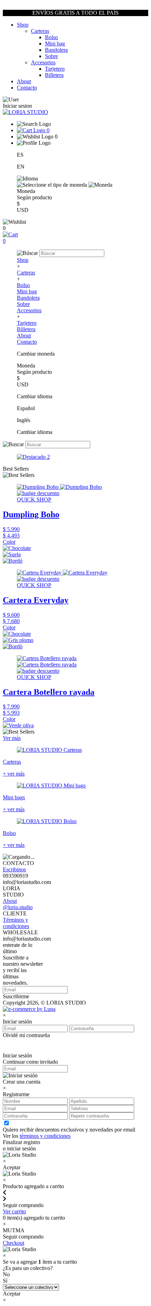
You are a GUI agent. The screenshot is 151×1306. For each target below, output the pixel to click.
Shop (22, 25)
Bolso (51, 37)
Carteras (40, 31)
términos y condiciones (45, 1136)
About (24, 81)
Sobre (51, 56)
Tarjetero (55, 69)
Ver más (12, 738)
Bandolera (56, 50)
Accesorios (43, 62)
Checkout (13, 1243)
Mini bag (55, 44)
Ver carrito (14, 1211)
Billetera (54, 75)
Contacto (27, 88)
